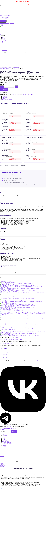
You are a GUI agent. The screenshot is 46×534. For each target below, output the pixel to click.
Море (29, 94)
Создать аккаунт (4, 460)
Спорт (32, 94)
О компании (5, 353)
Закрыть (2, 429)
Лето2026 (25, 94)
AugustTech (9, 426)
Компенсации (5, 352)
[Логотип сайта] (5, 13)
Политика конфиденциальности (8, 428)
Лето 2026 (4, 18)
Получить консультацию (6, 343)
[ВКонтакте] (23, 411)
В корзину (4, 89)
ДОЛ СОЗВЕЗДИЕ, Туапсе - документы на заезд (11, 339)
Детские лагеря (6, 17)
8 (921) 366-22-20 (38, 360)
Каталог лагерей (6, 351)
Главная (2, 68)
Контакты (4, 354)
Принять (2, 463)
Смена (1, 82)
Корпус (2, 84)
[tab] (24, 96)
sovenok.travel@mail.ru (5, 361)
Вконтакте (16, 337)
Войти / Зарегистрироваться (9, 450)
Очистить (6, 84)
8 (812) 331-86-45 (31, 360)
